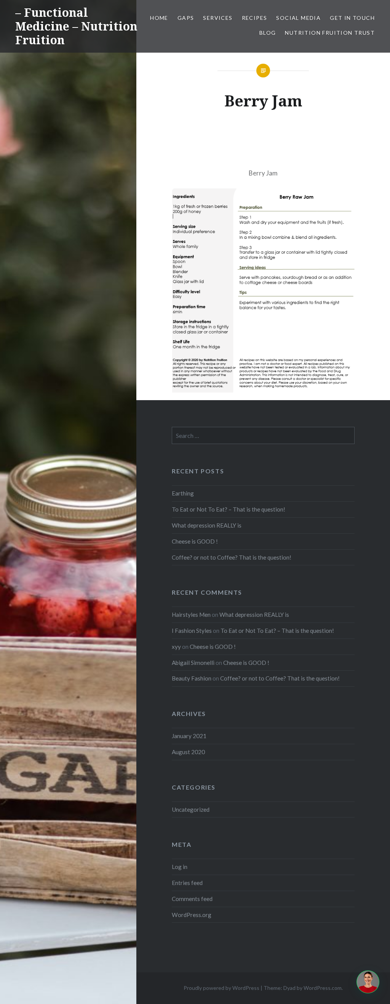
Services (217, 17)
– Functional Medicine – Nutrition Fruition (76, 26)
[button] (367, 981)
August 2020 (188, 751)
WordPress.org (191, 914)
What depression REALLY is (206, 525)
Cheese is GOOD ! (195, 541)
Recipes (254, 17)
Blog (267, 32)
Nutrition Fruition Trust (330, 32)
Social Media (298, 17)
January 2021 (189, 735)
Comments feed (192, 898)
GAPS (185, 17)
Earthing (183, 493)
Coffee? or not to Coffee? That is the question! (231, 557)
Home (159, 17)
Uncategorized (190, 809)
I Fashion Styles (192, 630)
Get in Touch (352, 17)
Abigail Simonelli (193, 662)
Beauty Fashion (191, 678)
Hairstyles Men (191, 614)
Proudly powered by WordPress (221, 988)
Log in (179, 866)
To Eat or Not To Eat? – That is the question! (228, 509)
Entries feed (187, 882)
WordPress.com (323, 988)
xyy (176, 646)
